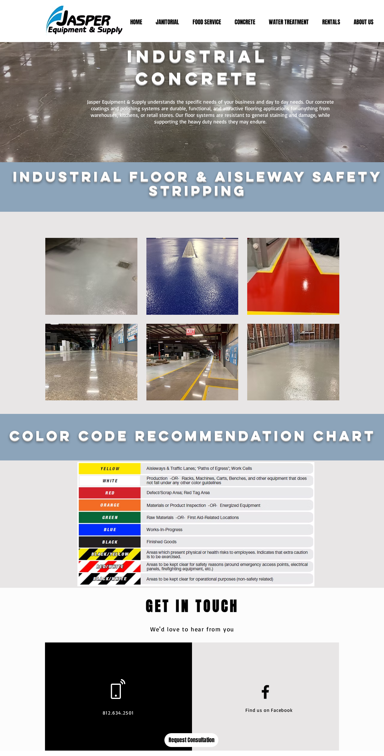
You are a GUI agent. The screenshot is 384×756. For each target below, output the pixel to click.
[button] (91, 276)
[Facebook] (265, 692)
